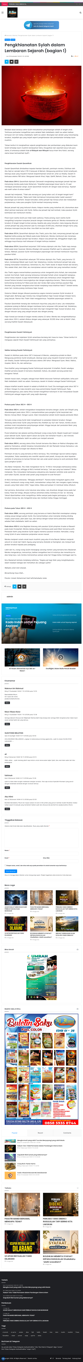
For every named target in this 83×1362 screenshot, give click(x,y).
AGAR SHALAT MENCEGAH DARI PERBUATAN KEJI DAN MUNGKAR (16, 909)
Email (7, 858)
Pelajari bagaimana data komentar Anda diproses (56, 875)
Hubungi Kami (76, 1358)
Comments (67, 1133)
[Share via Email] (12, 62)
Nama (7, 850)
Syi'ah (13, 39)
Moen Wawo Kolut (12, 712)
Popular (14, 1133)
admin (10, 596)
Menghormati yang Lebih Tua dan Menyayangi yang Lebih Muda (40, 1140)
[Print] (16, 62)
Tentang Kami (66, 1358)
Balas (7, 703)
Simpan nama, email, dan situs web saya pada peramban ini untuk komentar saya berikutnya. (36, 865)
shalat (13, 1335)
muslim (63, 1332)
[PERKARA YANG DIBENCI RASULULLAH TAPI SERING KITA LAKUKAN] (67, 897)
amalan (21, 1332)
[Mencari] (80, 13)
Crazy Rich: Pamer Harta (26, 1164)
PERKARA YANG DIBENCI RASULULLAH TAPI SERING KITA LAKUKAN (66, 909)
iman (51, 1332)
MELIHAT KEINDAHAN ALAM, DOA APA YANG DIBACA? (65, 934)
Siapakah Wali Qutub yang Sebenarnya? (32, 1155)
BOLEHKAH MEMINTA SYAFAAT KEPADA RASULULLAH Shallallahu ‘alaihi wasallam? (41, 935)
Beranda (8, 35)
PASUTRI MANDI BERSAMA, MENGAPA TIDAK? (39, 908)
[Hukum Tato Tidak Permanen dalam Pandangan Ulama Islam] (10, 1148)
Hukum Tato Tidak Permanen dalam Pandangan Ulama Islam (39, 1146)
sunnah (20, 1335)
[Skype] (7, 62)
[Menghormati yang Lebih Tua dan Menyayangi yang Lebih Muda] (10, 1141)
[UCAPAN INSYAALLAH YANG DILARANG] (16, 923)
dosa (27, 1332)
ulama (39, 1335)
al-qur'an (13, 1332)
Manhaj (15, 35)
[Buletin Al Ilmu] (12, 12)
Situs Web (46, 858)
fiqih (32, 1332)
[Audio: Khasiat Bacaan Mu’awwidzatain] (10, 1175)
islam (56, 1332)
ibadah (45, 1332)
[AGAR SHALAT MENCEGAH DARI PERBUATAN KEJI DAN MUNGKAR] (16, 897)
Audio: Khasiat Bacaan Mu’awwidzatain (32, 1173)
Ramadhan (6, 1335)
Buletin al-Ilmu (32, 1358)
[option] (41, 623)
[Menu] (3, 13)
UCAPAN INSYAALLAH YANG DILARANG (14, 934)
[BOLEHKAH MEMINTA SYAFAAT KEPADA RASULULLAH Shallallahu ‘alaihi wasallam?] (41, 923)
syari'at (33, 1335)
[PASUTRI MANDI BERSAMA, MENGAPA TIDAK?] (41, 897)
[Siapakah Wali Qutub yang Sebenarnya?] (10, 1157)
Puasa (77, 1332)
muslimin (70, 1332)
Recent (40, 1133)
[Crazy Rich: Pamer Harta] (10, 1166)
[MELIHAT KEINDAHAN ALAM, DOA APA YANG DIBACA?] (67, 923)
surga (26, 1335)
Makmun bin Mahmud (14, 688)
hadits (38, 1332)
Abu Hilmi (9, 797)
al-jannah (5, 1332)
